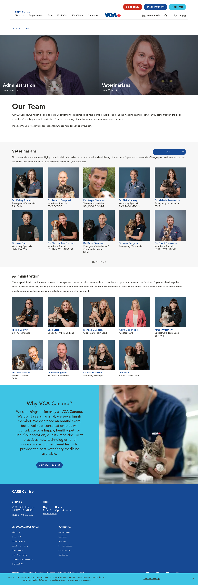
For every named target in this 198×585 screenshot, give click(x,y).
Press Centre (17, 550)
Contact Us (16, 537)
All (168, 152)
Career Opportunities (22, 560)
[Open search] (167, 15)
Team (50, 16)
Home (14, 28)
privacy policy (33, 580)
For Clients (77, 16)
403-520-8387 (26, 515)
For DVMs (62, 16)
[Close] (193, 578)
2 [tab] (97, 262)
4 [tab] (104, 262)
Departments (36, 16)
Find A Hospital (18, 541)
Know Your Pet (64, 550)
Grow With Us (17, 564)
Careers (92, 16)
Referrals (177, 7)
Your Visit (62, 541)
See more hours (50, 514)
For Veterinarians (65, 546)
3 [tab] (101, 262)
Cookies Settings (151, 579)
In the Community (19, 555)
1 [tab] (93, 262)
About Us (19, 16)
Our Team (62, 537)
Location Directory (20, 546)
